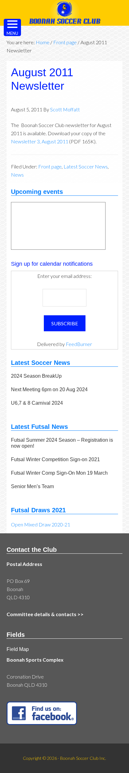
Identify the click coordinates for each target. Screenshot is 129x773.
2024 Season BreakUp (36, 376)
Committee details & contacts (41, 614)
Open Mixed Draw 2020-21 (40, 524)
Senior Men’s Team (32, 486)
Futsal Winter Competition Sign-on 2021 (55, 459)
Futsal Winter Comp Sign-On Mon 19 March (59, 473)
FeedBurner (79, 344)
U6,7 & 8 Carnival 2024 (37, 403)
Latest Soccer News (86, 166)
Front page (50, 166)
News (17, 175)
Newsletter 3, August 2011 (39, 141)
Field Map (18, 649)
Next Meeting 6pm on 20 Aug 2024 (49, 389)
